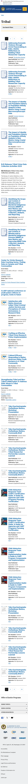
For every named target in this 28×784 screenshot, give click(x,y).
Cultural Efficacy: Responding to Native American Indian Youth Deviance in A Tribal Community (17, 359)
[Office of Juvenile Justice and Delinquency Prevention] (5, 739)
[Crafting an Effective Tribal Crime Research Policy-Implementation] (4, 335)
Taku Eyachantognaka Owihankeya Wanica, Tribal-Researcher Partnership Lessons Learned (17, 452)
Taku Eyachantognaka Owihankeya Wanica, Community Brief (17, 431)
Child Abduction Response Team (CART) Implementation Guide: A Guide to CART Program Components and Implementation (17, 554)
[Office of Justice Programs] (3, 9)
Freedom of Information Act (8, 770)
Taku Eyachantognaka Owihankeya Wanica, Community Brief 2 (17, 473)
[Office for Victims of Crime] (14, 739)
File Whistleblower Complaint (8, 752)
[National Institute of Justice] (22, 733)
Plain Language (4, 756)
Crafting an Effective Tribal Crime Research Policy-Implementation (17, 335)
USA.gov (3, 774)
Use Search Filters (8, 27)
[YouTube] (12, 718)
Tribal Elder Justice (10, 400)
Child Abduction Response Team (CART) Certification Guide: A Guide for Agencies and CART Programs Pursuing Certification (16, 496)
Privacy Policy (4, 759)
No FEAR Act (4, 766)
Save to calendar (6, 274)
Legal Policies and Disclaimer (8, 763)
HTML (10, 94)
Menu (25, 9)
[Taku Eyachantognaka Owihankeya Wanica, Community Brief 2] (4, 474)
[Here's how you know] (14, 2)
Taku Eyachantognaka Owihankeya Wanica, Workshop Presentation (17, 409)
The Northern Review (19, 57)
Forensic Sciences (19, 116)
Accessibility (4, 748)
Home (2, 15)
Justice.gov (4, 777)
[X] (8, 718)
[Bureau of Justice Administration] (5, 733)
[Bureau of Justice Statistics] (14, 734)
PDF (9, 253)
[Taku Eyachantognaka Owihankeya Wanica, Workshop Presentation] (4, 409)
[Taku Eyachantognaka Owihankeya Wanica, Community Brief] (4, 432)
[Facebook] (2, 718)
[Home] (14, 9)
